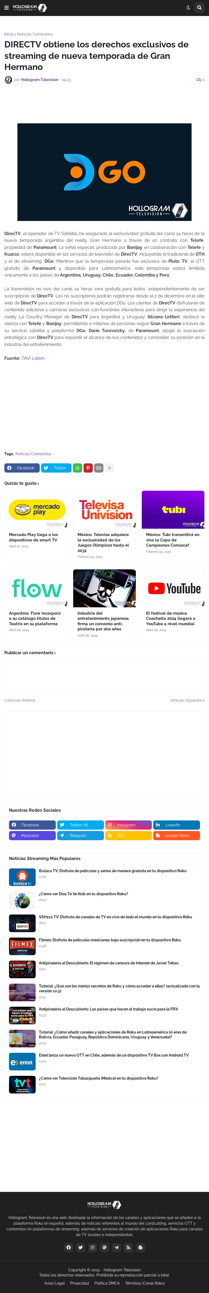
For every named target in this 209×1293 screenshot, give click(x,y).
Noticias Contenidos (35, 34)
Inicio (8, 34)
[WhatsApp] (77, 468)
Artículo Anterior (21, 700)
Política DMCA (107, 1283)
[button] (6, 7)
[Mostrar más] (109, 468)
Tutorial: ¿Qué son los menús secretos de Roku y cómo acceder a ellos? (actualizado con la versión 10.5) (119, 988)
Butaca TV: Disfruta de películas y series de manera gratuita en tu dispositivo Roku (113, 871)
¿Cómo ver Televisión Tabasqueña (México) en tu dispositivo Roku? (98, 1078)
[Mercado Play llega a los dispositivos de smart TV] (36, 510)
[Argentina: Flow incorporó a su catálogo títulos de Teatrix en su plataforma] (36, 588)
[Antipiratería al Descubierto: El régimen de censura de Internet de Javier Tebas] (22, 969)
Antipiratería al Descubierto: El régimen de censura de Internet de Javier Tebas (109, 963)
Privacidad (79, 1283)
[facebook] (68, 1247)
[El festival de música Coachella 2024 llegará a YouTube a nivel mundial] (173, 588)
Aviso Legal (54, 1283)
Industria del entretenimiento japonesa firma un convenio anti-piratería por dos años (103, 621)
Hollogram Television (122, 1270)
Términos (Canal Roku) (145, 1283)
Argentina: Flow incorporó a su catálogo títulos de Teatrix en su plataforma (35, 618)
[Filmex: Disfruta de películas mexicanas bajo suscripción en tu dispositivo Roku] (22, 946)
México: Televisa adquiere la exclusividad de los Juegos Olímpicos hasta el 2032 (103, 542)
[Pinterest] (88, 468)
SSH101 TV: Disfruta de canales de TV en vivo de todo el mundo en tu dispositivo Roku (115, 917)
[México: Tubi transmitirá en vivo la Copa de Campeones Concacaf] (173, 510)
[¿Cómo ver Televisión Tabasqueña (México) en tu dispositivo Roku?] (22, 1084)
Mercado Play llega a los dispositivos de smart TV (33, 537)
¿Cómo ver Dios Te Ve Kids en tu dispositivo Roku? (83, 894)
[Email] (98, 468)
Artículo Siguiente (186, 700)
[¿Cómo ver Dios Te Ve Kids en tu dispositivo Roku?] (22, 900)
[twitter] (80, 1247)
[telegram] (116, 1247)
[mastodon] (104, 1247)
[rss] (128, 1247)
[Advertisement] (104, 103)
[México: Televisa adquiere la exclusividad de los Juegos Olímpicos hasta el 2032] (104, 510)
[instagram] (92, 1247)
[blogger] (140, 1247)
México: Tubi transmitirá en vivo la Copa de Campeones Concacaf (172, 540)
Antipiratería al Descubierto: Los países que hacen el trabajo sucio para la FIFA (108, 1009)
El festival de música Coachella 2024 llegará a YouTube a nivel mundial (170, 618)
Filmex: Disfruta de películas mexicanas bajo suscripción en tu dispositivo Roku (110, 940)
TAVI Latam (33, 358)
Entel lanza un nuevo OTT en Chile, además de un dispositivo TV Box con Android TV (114, 1055)
